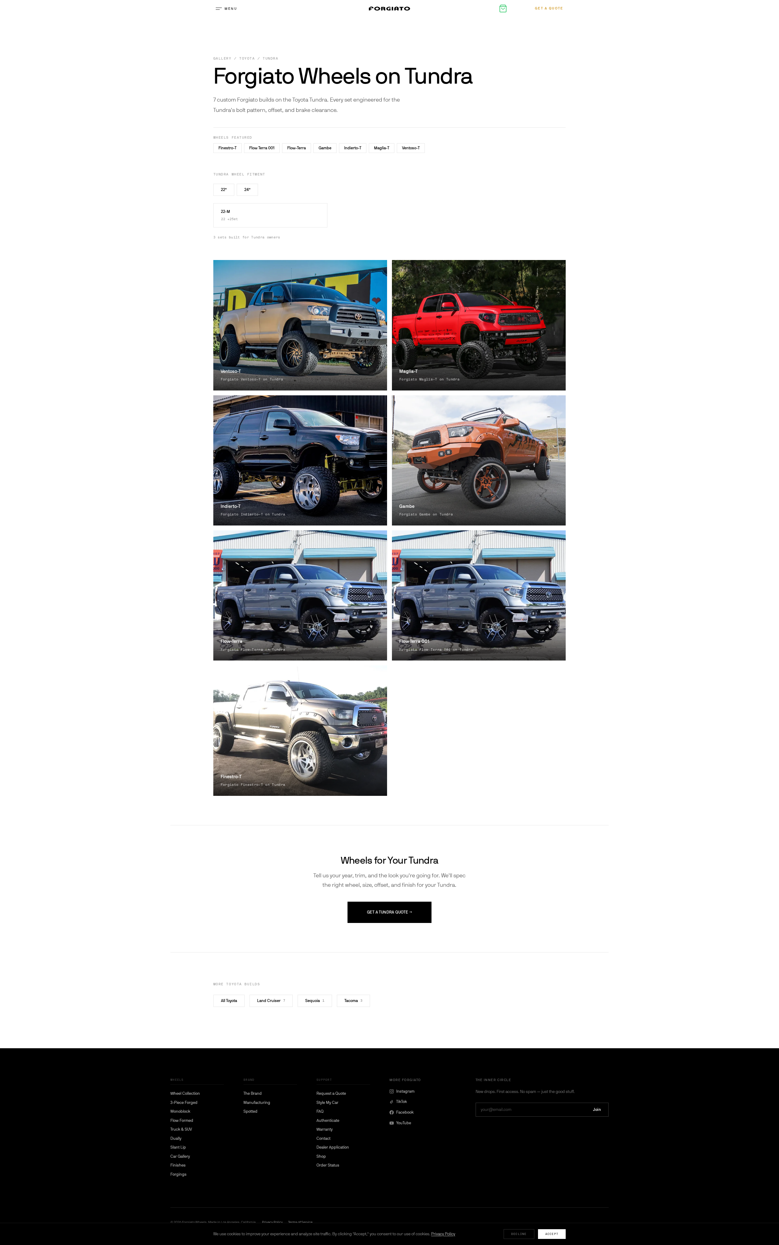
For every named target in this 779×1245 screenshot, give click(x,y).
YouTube (403, 1123)
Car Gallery (180, 1156)
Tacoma (353, 1000)
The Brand (252, 1093)
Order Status (327, 1165)
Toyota (247, 59)
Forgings (178, 1174)
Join (597, 1109)
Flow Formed (181, 1120)
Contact (323, 1138)
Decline (519, 1234)
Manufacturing (256, 1102)
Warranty (324, 1129)
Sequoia (314, 1000)
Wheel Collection (185, 1093)
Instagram (405, 1091)
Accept (552, 1234)
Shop (321, 1156)
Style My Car (327, 1102)
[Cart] (503, 8)
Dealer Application (332, 1147)
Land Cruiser (271, 1000)
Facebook (405, 1112)
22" (224, 189)
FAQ (319, 1111)
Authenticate (327, 1120)
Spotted (250, 1111)
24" (247, 189)
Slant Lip (178, 1147)
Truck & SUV (181, 1129)
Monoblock (180, 1111)
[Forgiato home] (389, 8)
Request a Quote (331, 1093)
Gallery (222, 59)
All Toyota (229, 1000)
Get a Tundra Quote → (389, 912)
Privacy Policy (443, 1234)
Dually (175, 1138)
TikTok (401, 1101)
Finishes (178, 1165)
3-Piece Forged (183, 1102)
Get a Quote (549, 8)
